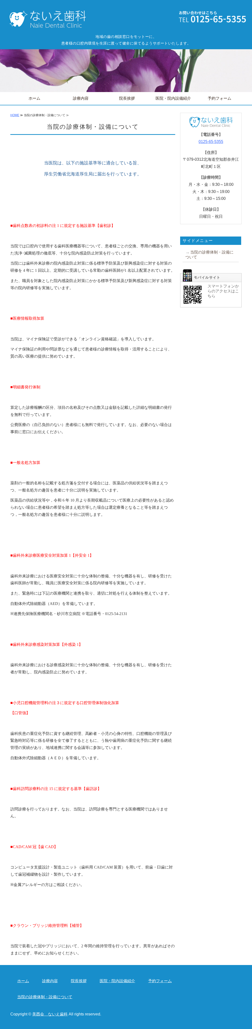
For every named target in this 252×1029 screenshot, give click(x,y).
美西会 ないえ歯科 (50, 1014)
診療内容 (81, 98)
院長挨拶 (127, 98)
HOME (14, 115)
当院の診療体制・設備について (209, 254)
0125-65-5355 (211, 142)
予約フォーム (219, 98)
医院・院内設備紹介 (173, 98)
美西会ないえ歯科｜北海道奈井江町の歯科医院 (46, 20)
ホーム (34, 98)
